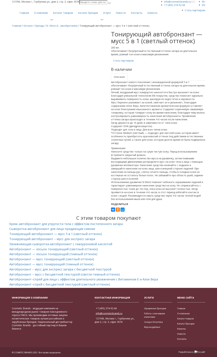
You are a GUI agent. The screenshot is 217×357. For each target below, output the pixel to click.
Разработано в (186, 352)
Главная (24, 12)
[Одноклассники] (118, 210)
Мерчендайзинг (152, 327)
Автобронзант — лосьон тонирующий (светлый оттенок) (53, 249)
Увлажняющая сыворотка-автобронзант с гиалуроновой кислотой (60, 244)
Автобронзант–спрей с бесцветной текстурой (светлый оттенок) (59, 284)
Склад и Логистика (153, 322)
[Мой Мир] (123, 210)
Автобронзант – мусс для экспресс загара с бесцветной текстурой (60, 269)
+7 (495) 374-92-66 (106, 308)
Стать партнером (195, 10)
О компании (41, 12)
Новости (121, 12)
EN (203, 5)
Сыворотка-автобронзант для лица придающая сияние (52, 229)
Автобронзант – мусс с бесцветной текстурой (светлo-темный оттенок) (64, 274)
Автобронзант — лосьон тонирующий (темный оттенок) (53, 254)
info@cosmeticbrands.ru (109, 313)
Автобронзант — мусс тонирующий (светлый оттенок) (51, 259)
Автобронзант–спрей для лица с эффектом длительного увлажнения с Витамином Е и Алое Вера (83, 279)
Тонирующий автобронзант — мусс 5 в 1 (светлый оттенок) (55, 234)
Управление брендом (155, 308)
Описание (119, 76)
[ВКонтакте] (113, 210)
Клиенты (152, 12)
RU (203, 1)
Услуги (107, 12)
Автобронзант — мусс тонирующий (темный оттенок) (51, 264)
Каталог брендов (88, 12)
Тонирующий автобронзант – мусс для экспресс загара (52, 239)
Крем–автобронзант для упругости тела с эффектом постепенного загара (66, 224)
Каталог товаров (63, 12)
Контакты (136, 12)
